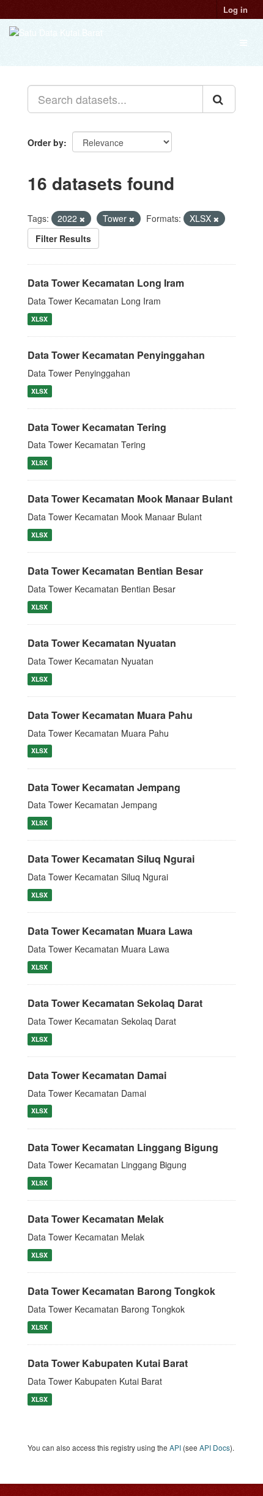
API (175, 1447)
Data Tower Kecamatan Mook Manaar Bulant (130, 499)
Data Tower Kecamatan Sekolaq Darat (115, 1003)
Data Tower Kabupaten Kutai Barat (108, 1363)
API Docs (214, 1447)
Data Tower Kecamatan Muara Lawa (110, 931)
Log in (235, 9)
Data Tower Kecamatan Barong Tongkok (121, 1291)
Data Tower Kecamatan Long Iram (106, 283)
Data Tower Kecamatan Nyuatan (102, 643)
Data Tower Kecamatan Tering (97, 427)
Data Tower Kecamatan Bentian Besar (115, 571)
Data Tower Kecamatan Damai (97, 1075)
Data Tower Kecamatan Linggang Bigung (123, 1147)
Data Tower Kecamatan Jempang (104, 787)
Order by (46, 142)
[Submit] (218, 99)
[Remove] (82, 219)
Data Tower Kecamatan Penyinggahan (116, 355)
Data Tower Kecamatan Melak (96, 1219)
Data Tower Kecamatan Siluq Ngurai (111, 859)
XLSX (39, 318)
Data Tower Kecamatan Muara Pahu (110, 715)
